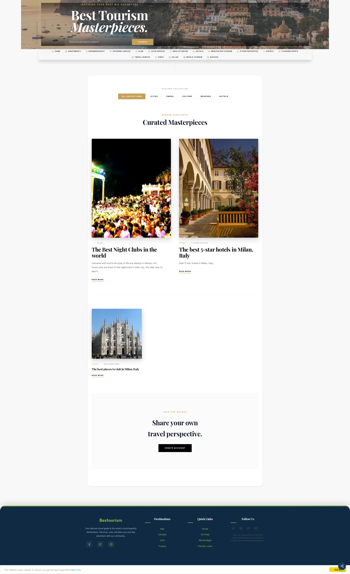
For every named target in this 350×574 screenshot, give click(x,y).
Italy (162, 528)
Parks (170, 96)
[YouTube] (256, 529)
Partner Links (205, 546)
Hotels (223, 96)
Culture (187, 96)
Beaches (206, 96)
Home (205, 528)
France (162, 546)
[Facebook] (89, 544)
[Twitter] (100, 544)
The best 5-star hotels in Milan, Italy (216, 252)
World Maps (205, 540)
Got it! (337, 569)
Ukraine (162, 534)
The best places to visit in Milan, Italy (115, 369)
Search (142, 42)
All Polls (205, 534)
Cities (154, 96)
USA (162, 540)
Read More (98, 280)
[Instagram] (111, 544)
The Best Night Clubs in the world (124, 252)
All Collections (132, 96)
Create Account (175, 448)
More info (76, 569)
